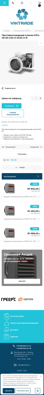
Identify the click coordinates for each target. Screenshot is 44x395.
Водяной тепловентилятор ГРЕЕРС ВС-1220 (20, 219)
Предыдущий (10, 147)
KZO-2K (13, 160)
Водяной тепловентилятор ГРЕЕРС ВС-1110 (20, 197)
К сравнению (41, 43)
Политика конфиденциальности (22, 373)
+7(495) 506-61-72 (23, 346)
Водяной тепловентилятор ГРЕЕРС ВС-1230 (20, 241)
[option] (22, 62)
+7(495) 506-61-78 (23, 348)
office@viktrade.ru (24, 365)
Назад (22, 167)
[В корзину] (38, 196)
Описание (22, 154)
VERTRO (5, 125)
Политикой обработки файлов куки (15, 385)
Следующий (34, 147)
